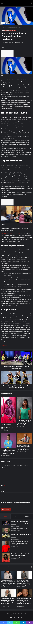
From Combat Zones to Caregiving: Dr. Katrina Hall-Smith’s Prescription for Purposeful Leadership (8, 602)
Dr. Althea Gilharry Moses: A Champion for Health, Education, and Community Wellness (24, 423)
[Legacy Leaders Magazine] (10, 3)
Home (4, 27)
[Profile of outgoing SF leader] (6, 530)
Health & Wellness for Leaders (14, 27)
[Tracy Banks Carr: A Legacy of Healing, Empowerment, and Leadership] (6, 546)
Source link (4, 345)
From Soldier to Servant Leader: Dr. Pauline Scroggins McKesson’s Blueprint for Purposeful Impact (24, 602)
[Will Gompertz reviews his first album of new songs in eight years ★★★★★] (6, 523)
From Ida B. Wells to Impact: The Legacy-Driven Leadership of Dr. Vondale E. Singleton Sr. (24, 582)
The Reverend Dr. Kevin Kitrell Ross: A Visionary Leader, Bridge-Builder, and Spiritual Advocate (23, 447)
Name (3, 485)
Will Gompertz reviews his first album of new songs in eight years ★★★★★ (20, 523)
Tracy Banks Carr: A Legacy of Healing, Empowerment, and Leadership (19, 543)
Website (3, 497)
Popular (5, 516)
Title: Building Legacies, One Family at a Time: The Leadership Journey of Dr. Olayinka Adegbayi (8, 582)
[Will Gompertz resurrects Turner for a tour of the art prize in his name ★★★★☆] (6, 536)
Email (3, 491)
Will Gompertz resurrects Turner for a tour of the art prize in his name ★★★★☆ (21, 536)
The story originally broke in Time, (10, 233)
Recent (16, 516)
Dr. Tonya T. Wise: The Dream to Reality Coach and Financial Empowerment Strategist (8, 451)
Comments (27, 516)
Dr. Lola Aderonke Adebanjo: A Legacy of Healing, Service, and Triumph (7, 427)
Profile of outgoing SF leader (19, 528)
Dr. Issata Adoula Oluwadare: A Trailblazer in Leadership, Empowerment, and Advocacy (20, 555)
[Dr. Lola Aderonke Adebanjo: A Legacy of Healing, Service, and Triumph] (8, 410)
